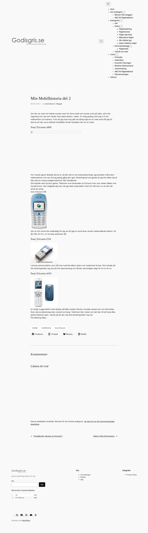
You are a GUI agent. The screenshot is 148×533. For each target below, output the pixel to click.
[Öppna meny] (101, 41)
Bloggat (59, 104)
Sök (12, 481)
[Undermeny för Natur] (121, 26)
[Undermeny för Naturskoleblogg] (130, 46)
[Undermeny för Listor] (116, 54)
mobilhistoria (46, 328)
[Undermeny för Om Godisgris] (123, 12)
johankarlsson (50, 104)
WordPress (26, 520)
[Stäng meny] (108, 4)
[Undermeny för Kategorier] (120, 20)
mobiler (35, 328)
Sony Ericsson (60, 328)
